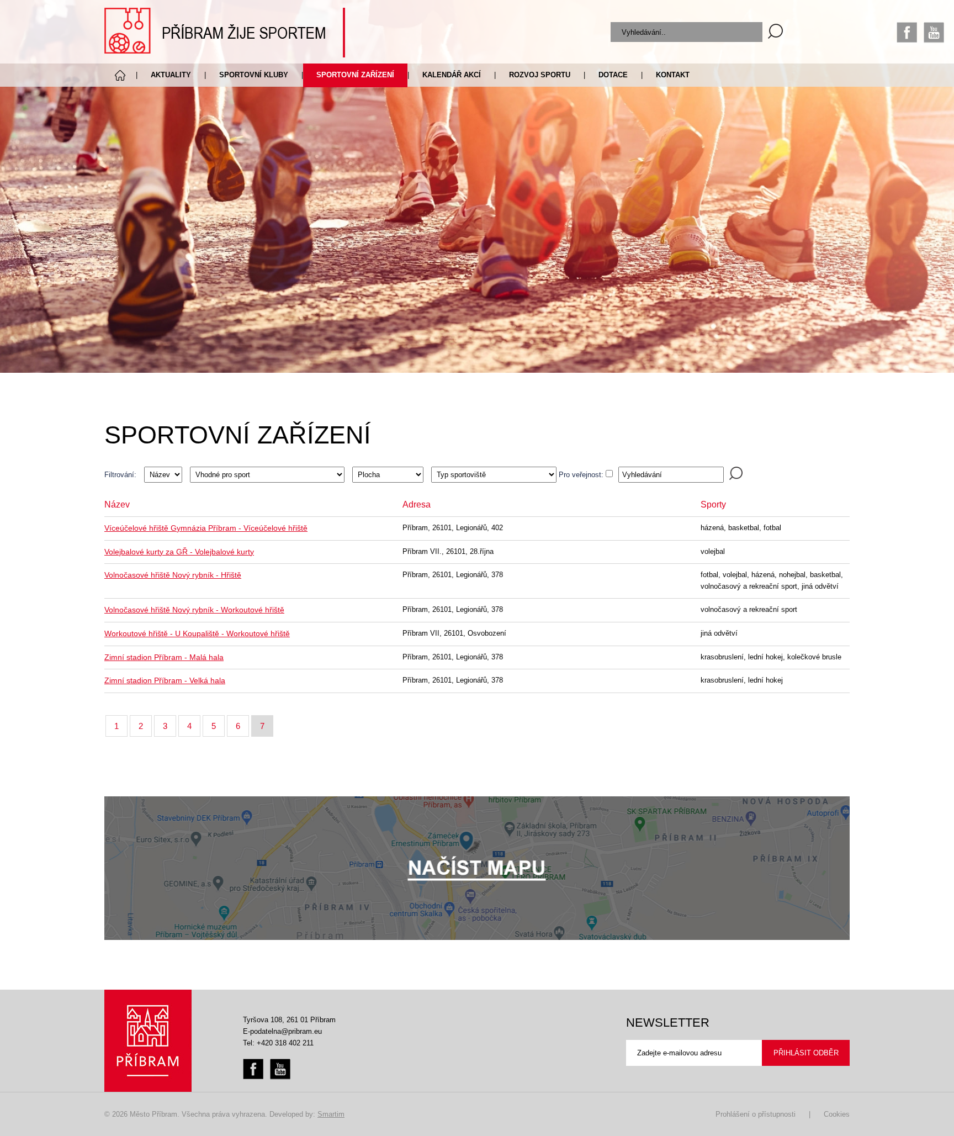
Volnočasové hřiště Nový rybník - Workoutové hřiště (194, 609)
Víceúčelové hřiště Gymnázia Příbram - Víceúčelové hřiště (206, 528)
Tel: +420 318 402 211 (278, 1043)
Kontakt (673, 75)
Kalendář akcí (451, 75)
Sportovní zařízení (355, 75)
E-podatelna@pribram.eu (282, 1031)
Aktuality (171, 75)
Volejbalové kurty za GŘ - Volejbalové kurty (179, 551)
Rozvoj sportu (539, 75)
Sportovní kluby (253, 75)
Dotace (613, 75)
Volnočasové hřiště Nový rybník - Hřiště (172, 574)
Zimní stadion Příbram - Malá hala (164, 657)
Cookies (837, 1114)
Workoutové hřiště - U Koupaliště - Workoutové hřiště (197, 633)
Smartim (330, 1114)
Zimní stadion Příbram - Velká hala (164, 680)
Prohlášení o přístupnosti (756, 1114)
